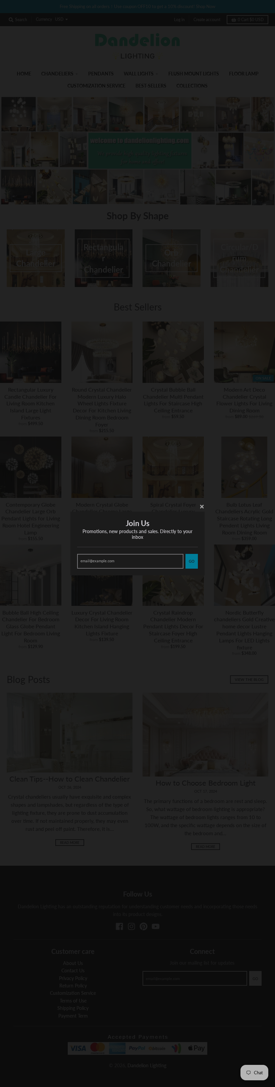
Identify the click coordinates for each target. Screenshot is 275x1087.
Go (192, 561)
